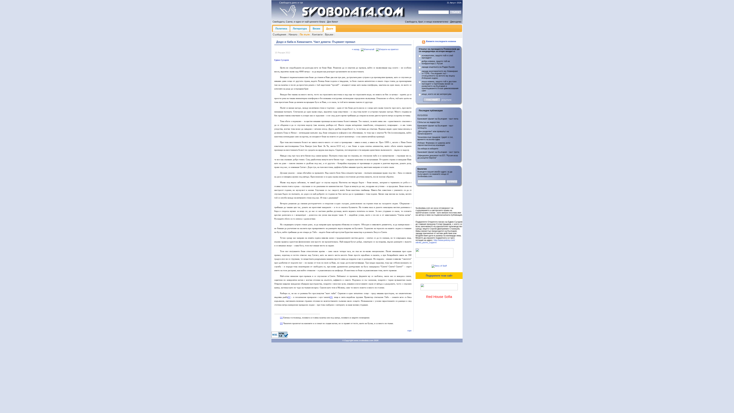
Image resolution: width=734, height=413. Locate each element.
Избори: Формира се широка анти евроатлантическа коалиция (433, 144)
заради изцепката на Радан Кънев (438, 67)
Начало (293, 34)
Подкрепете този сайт (439, 275)
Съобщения (279, 34)
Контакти (317, 34)
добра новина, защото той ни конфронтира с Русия (436, 62)
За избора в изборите (427, 148)
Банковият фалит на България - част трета (438, 152)
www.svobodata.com (363, 340)
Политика (281, 28)
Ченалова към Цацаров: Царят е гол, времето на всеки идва (435, 138)
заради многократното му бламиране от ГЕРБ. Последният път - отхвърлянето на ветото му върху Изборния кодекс (440, 74)
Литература (300, 28)
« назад (355, 49)
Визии (316, 28)
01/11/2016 (422, 115)
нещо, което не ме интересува (436, 94)
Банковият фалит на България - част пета (437, 119)
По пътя (305, 34)
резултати (446, 100)
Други (329, 28)
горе (409, 330)
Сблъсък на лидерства (428, 122)
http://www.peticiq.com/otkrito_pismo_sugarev (435, 241)
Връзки (329, 34)
